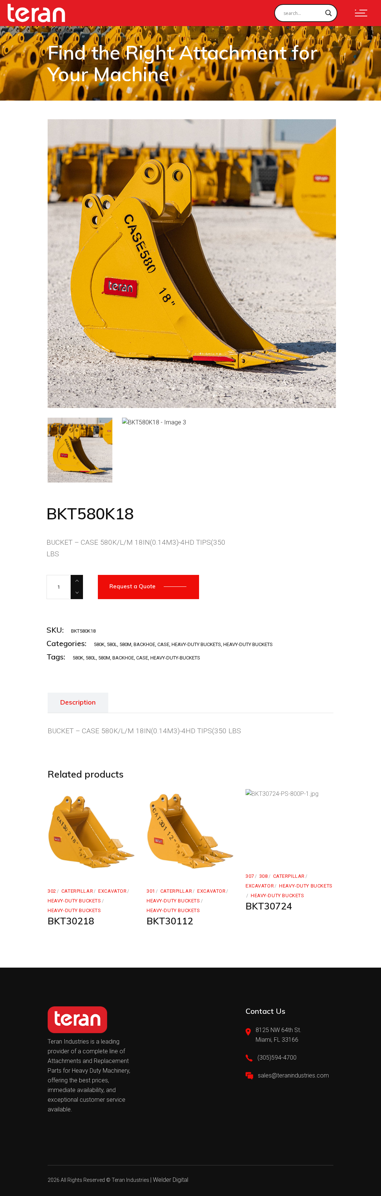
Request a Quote (132, 586)
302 (52, 891)
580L (112, 644)
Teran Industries (130, 1180)
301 (151, 891)
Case (142, 658)
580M (125, 644)
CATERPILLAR (77, 891)
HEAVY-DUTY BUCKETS (196, 644)
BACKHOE (144, 644)
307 (250, 876)
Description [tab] (78, 702)
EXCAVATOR (112, 891)
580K (99, 644)
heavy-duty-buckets (175, 658)
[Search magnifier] (328, 13)
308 (263, 876)
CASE (163, 644)
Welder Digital (170, 1179)
